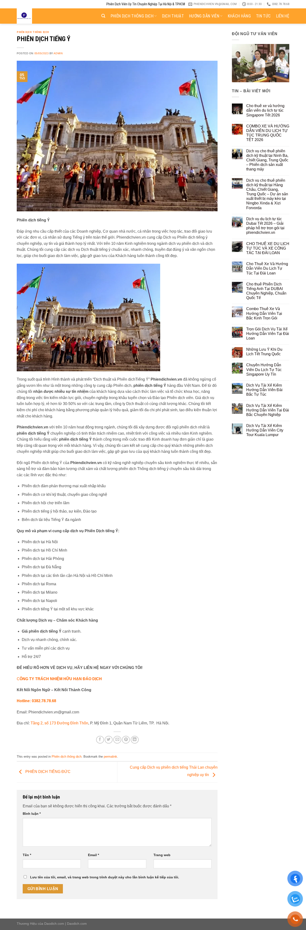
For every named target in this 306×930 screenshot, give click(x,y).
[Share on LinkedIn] (135, 740)
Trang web (161, 855)
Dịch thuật (173, 16)
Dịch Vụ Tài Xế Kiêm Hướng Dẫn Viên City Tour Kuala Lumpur (264, 430)
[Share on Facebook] (100, 740)
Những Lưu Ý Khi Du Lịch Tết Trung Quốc (264, 351)
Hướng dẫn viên (204, 16)
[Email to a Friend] (117, 740)
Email (93, 855)
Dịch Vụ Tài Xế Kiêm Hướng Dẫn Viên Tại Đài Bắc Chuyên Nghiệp (267, 410)
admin (58, 53)
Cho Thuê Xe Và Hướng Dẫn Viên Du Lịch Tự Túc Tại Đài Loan (267, 268)
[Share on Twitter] (109, 740)
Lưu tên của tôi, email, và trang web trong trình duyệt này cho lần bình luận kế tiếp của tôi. (104, 877)
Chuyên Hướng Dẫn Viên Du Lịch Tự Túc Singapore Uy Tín (264, 369)
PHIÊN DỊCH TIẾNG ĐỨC (47, 772)
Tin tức (263, 16)
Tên (27, 855)
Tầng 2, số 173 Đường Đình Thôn (59, 723)
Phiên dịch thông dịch (132, 16)
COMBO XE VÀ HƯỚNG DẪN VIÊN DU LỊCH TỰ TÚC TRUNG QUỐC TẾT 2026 (267, 133)
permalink (110, 756)
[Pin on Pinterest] (126, 740)
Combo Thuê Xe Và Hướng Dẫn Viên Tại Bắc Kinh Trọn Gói (264, 313)
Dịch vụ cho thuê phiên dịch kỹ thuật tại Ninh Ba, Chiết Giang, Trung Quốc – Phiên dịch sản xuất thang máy (267, 160)
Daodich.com (54, 923)
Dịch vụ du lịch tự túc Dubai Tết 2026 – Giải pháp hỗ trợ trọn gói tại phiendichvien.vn (265, 226)
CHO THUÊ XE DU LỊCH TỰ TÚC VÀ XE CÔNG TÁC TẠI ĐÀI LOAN (267, 248)
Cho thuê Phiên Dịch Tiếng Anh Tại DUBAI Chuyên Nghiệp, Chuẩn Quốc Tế (266, 291)
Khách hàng (239, 16)
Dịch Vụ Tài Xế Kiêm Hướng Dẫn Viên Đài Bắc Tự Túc (264, 389)
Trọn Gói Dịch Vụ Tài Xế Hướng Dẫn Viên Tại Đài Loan (267, 333)
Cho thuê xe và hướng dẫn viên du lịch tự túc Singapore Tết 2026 (265, 110)
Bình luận (32, 813)
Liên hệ (282, 16)
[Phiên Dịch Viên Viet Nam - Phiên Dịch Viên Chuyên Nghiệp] (40, 16)
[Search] (103, 16)
